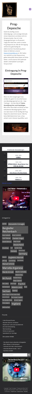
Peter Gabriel (17, 281)
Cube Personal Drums (9, 320)
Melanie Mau (19, 275)
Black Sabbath (6, 235)
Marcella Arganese (12, 268)
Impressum (13, 391)
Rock (25, 287)
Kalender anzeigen (7, 183)
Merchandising (7, 329)
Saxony (14, 291)
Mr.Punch (6, 278)
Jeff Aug (4, 260)
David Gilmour (6, 242)
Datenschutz (20, 391)
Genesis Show (22, 250)
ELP (12, 248)
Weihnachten (6, 307)
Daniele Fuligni (18, 238)
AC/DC (4, 224)
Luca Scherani (20, 260)
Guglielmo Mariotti (15, 257)
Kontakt (26, 391)
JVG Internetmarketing (9, 327)
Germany (23, 253)
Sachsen (6, 291)
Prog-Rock (21, 284)
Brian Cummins (16, 235)
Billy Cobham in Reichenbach (11, 344)
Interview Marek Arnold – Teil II (12, 348)
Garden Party (18, 248)
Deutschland (18, 245)
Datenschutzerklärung (11, 53)
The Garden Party (7, 300)
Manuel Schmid (8, 264)
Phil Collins (5, 283)
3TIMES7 (18, 157)
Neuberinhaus (17, 277)
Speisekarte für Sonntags (10, 333)
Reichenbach (6, 287)
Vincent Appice (18, 300)
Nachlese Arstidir (8, 350)
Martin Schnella (21, 272)
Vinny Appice (6, 303)
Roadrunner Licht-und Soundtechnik (13, 324)
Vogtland (16, 303)
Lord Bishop (12, 260)
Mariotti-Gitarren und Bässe (10, 322)
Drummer (5, 248)
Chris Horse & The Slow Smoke (18, 173)
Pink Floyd (13, 283)
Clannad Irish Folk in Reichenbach (12, 346)
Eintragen (16, 91)
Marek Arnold (7, 272)
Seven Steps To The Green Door (11, 294)
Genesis (14, 251)
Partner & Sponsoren (8, 331)
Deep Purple (16, 241)
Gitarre (4, 257)
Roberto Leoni (17, 287)
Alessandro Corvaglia (16, 224)
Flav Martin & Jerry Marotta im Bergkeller (14, 342)
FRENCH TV (18, 179)
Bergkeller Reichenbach (9, 229)
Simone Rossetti (5, 297)
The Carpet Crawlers (17, 297)
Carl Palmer (6, 238)
